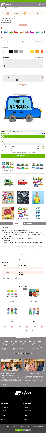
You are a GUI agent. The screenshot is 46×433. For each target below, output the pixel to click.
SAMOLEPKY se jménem (8, 7)
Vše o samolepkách (4, 405)
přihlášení (25, 419)
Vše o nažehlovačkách (4, 407)
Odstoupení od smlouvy (27, 413)
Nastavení (27, 430)
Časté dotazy (3, 413)
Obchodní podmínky (27, 408)
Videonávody (3, 411)
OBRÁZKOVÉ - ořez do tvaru (18, 7)
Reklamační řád (26, 411)
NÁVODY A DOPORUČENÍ (23, 259)
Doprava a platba (26, 405)
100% (17, 79)
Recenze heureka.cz (27, 353)
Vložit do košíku (23, 155)
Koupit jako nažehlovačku (9, 150)
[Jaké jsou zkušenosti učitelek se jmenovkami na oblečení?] (11, 365)
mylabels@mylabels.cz (19, 398)
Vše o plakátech (3, 410)
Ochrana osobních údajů (27, 410)
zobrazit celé (3, 384)
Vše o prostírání (3, 408)
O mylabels (3, 419)
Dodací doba (26, 407)
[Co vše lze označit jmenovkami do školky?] (34, 365)
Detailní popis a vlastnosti (6, 22)
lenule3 (43, 343)
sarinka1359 (5, 344)
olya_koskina (14, 344)
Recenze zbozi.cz (18, 353)
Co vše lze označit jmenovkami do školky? (34, 373)
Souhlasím (18, 430)
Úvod (2, 7)
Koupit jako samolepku (9, 141)
